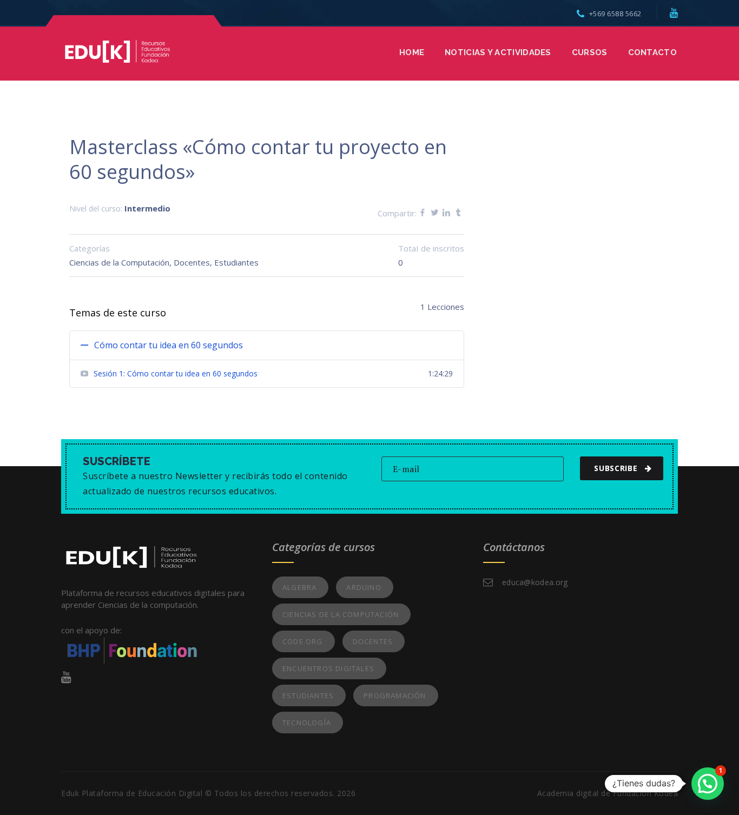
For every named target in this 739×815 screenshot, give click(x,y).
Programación (395, 695)
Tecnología (306, 722)
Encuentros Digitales (328, 668)
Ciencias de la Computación (119, 262)
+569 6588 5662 (615, 13)
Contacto (652, 52)
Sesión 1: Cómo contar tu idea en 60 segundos (176, 373)
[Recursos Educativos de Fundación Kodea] (117, 50)
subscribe (615, 468)
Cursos (590, 52)
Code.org (302, 641)
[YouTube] (674, 12)
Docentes (192, 262)
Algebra (299, 587)
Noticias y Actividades (498, 52)
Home (411, 52)
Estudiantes (236, 262)
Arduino (363, 587)
